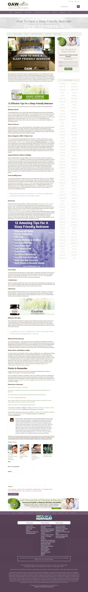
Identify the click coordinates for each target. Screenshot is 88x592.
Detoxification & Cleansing (47, 529)
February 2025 (62, 98)
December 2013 (62, 240)
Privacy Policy (43, 587)
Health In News (57, 34)
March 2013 (74, 252)
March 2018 (62, 176)
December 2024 (62, 101)
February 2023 (62, 107)
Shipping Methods (30, 533)
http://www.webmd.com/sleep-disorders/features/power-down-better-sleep (27, 394)
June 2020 (62, 137)
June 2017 (74, 185)
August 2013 (62, 246)
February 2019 (74, 158)
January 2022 (62, 113)
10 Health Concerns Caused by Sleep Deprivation (12, 457)
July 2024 (62, 104)
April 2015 (62, 216)
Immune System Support (47, 534)
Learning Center (18, 12)
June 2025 (74, 92)
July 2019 (74, 152)
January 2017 (74, 192)
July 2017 (62, 185)
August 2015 (62, 210)
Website (10, 471)
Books (42, 555)
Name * (9, 461)
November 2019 (74, 146)
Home (10, 12)
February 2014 (62, 237)
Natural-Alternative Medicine (45, 552)
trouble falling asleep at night (32, 118)
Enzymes (43, 539)
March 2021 (62, 128)
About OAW (29, 529)
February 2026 (62, 83)
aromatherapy (46, 178)
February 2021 (74, 128)
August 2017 (74, 182)
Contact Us (12, 15)
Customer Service (30, 527)
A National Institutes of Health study (37, 275)
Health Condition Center (62, 534)
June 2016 (74, 201)
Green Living (48, 34)
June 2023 (74, 104)
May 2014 (74, 231)
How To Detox (28, 12)
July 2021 (62, 122)
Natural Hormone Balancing (48, 540)
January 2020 (74, 143)
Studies (10, 139)
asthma (42, 360)
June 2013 (62, 249)
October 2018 (74, 164)
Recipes (26, 34)
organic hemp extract (24, 380)
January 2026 (74, 83)
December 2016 (62, 195)
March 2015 (74, 216)
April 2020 (62, 140)
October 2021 (74, 116)
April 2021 (74, 125)
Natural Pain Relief (45, 543)
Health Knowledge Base (62, 536)
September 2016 (62, 198)
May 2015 (74, 213)
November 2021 (62, 116)
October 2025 (62, 89)
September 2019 (74, 149)
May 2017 (62, 188)
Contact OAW (29, 526)
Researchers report (28, 183)
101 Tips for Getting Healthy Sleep (24, 456)
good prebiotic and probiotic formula (45, 380)
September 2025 (74, 89)
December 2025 (62, 86)
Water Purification (45, 549)
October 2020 (62, 134)
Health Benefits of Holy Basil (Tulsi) (47, 455)
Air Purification (44, 550)
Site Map (37, 587)
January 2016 (74, 204)
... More (74, 258)
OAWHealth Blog (60, 530)
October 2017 (74, 180)
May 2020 (74, 137)
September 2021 (62, 119)
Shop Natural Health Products (46, 526)
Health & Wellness (17, 34)
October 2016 (74, 195)
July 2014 (74, 228)
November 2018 (62, 164)
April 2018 (74, 173)
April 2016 (63, 204)
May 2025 (63, 95)
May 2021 (63, 125)
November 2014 (74, 222)
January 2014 (74, 237)
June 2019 (62, 155)
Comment (10, 486)
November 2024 (74, 101)
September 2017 (62, 182)
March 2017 (62, 192)
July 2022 (74, 107)
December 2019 (62, 146)
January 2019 (62, 161)
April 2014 (62, 234)
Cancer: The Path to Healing (40, 431)
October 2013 (62, 243)
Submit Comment (13, 494)
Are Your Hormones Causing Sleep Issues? (35, 457)
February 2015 (62, 219)
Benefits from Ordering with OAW (63, 532)
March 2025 (74, 95)
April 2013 (62, 252)
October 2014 (62, 225)
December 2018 (74, 161)
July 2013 (74, 246)
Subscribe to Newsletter (62, 529)
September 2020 (74, 134)
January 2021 (62, 131)
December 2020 (74, 131)
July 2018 (62, 170)
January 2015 (74, 219)
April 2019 (63, 158)
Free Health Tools (60, 537)
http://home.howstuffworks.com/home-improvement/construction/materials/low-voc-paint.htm (29, 391)
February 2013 (62, 255)
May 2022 (63, 110)
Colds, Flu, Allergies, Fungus (46, 536)
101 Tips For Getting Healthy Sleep (17, 397)
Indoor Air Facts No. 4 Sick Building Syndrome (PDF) (21, 405)
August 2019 (62, 152)
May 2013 (74, 249)
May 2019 (74, 155)
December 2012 (62, 258)
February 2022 (74, 110)
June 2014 (62, 231)
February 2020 (62, 143)
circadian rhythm (21, 142)
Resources (62, 12)
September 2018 (62, 167)
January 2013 (74, 255)
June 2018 (74, 170)
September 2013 (74, 243)
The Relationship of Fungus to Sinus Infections (28, 364)
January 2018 (62, 180)
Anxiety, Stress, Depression (48, 542)
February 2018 (74, 176)
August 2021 (74, 119)
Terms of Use (50, 587)
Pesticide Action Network (14, 159)
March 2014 (74, 234)
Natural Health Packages (47, 530)
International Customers (32, 531)
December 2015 (62, 207)
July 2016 (62, 201)
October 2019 (62, 149)
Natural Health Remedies (37, 34)
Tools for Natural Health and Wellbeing (47, 546)
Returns (28, 530)
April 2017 (74, 188)
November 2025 (74, 86)
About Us (55, 12)
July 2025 (62, 92)
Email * (13, 466)
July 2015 (74, 210)
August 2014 (62, 228)
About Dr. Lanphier (60, 526)
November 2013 (74, 240)
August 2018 (74, 167)
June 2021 (74, 122)
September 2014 (74, 225)
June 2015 (62, 213)
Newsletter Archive (60, 527)
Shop (70, 12)
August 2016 (74, 198)
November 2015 (74, 207)
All (10, 34)
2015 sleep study (44, 115)
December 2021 (74, 113)
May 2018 (63, 173)
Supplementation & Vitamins (46, 532)
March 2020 (74, 140)
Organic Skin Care (45, 545)
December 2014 (62, 222)
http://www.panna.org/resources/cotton (18, 387)
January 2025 (74, 98)
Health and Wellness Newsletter (42, 12)
